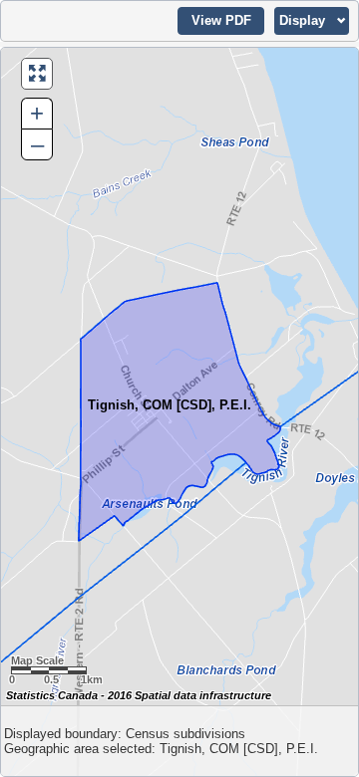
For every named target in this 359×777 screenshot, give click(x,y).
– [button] (37, 143)
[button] (221, 21)
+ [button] (37, 113)
